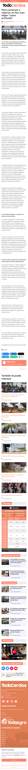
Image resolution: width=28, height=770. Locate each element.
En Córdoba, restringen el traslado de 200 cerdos (13, 416)
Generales (16, 21)
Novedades (12, 673)
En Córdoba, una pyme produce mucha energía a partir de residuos (18, 560)
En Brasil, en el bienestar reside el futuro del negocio (14, 436)
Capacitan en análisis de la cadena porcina (18, 587)
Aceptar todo (14, 760)
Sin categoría (21, 21)
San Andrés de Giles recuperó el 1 (12, 495)
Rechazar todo (14, 767)
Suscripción (15, 1)
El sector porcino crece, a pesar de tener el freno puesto (12, 475)
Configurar (14, 763)
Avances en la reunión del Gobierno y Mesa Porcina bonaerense (13, 395)
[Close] (26, 749)
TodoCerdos (5, 23)
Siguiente (22, 369)
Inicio (7, 673)
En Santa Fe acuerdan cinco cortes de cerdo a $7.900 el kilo (17, 572)
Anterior (5, 369)
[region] (14, 759)
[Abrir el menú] (2, 1)
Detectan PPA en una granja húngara (13, 456)
